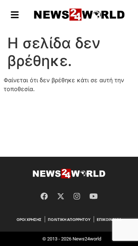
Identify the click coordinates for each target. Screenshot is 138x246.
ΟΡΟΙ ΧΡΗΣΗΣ (29, 219)
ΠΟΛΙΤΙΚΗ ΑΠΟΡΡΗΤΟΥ (69, 219)
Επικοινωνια (109, 219)
